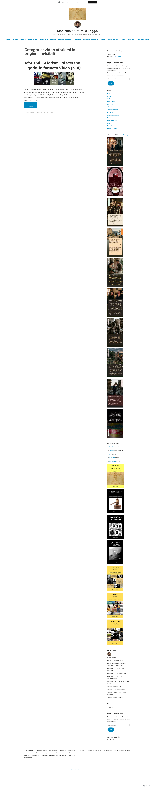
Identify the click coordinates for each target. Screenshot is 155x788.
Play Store (112, 447)
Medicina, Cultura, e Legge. (77, 31)
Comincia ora (93, 2)
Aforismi (53, 39)
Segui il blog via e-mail (115, 62)
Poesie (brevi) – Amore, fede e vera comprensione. (115, 677)
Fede (123, 39)
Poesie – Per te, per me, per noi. (115, 660)
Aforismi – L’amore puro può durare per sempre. (116, 693)
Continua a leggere (29, 105)
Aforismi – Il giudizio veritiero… (115, 697)
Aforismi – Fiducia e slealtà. (114, 686)
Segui (110, 83)
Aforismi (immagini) (65, 39)
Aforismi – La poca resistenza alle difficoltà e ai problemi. (118, 682)
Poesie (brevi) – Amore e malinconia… (117, 673)
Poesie (103, 39)
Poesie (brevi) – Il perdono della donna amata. (115, 669)
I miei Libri (130, 39)
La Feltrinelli (112, 461)
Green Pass (44, 39)
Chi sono (15, 39)
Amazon (111, 450)
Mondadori (112, 457)
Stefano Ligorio (30, 112)
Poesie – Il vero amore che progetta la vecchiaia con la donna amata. (116, 664)
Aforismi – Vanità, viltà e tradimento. (116, 689)
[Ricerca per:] (115, 707)
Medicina (23, 39)
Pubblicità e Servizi (142, 39)
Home (8, 39)
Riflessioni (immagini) (90, 39)
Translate (119, 56)
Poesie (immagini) (113, 39)
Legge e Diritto (33, 39)
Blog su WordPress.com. (77, 770)
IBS (110, 454)
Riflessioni (77, 39)
